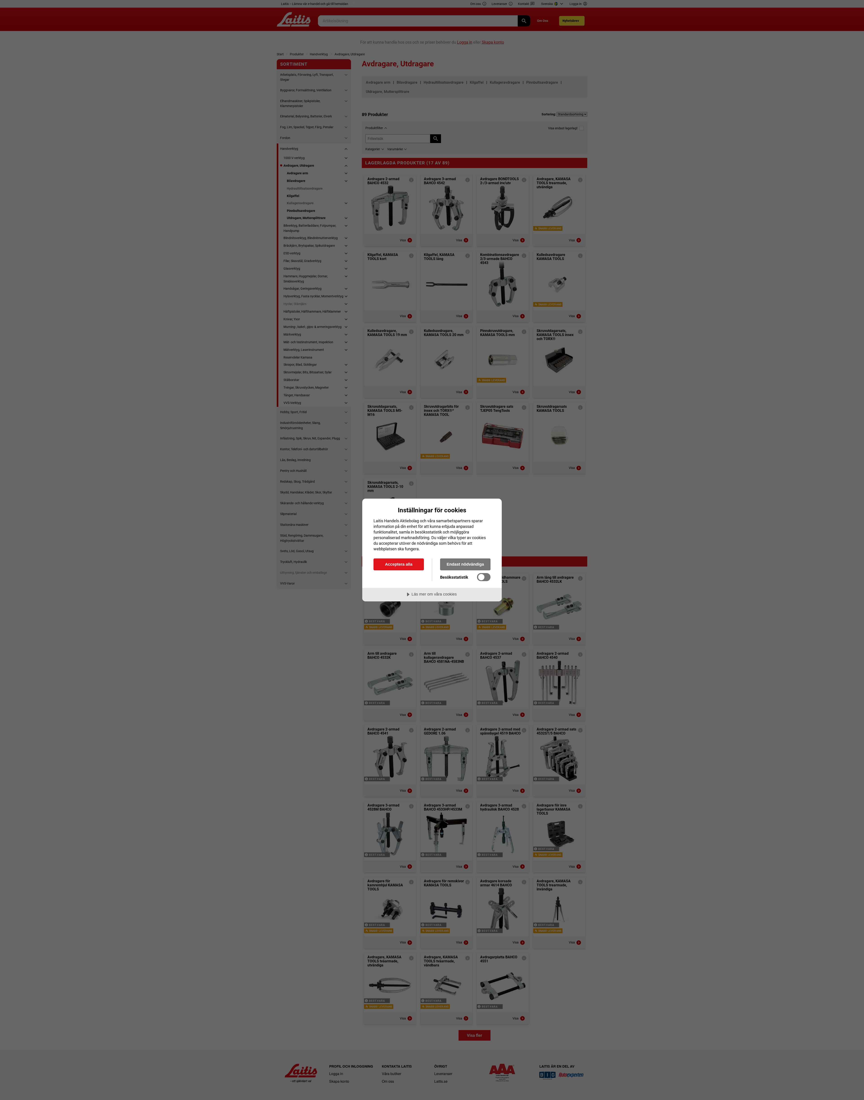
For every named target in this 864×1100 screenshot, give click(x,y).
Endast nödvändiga (465, 564)
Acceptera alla (398, 564)
